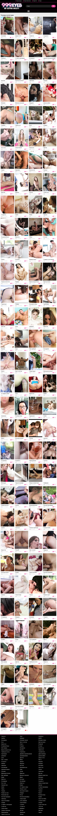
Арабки (3, 738)
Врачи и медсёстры (6, 750)
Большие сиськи (24, 740)
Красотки (41, 767)
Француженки (4, 812)
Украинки (22, 808)
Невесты (22, 783)
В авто (21, 744)
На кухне (22, 779)
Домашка (3, 755)
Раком (40, 792)
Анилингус (41, 736)
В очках (40, 746)
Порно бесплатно (27, 0)
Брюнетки (3, 744)
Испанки (41, 763)
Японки (21, 814)
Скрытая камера (5, 800)
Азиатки (3, 736)
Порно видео (19, 0)
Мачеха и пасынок (24, 775)
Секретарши (23, 798)
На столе (3, 783)
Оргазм (40, 785)
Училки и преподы (5, 810)
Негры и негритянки (43, 783)
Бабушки (22, 738)
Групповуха (4, 753)
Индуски (22, 763)
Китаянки (41, 765)
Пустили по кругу (24, 791)
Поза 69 (40, 789)
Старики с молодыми (6, 804)
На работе (41, 781)
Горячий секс (42, 751)
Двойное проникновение (26, 753)
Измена (3, 763)
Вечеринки (22, 748)
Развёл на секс (5, 792)
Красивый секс (23, 767)
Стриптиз (3, 806)
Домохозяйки (42, 755)
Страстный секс (43, 804)
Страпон (22, 804)
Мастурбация (4, 775)
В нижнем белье (5, 746)
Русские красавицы (24, 796)
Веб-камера (4, 748)
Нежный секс (4, 785)
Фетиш (21, 810)
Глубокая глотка (5, 751)
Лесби (21, 771)
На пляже (41, 779)
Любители (41, 771)
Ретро (21, 794)
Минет (21, 777)
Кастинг (22, 765)
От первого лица (24, 787)
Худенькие (22, 812)
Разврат (22, 792)
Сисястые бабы (42, 798)
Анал (21, 736)
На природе (4, 781)
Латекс (40, 769)
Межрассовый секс (43, 775)
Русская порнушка (5, 796)
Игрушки (41, 761)
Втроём (22, 750)
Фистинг (41, 810)
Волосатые (41, 748)
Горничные (22, 751)
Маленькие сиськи (5, 773)
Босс (2, 742)
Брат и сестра (23, 742)
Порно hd (35, 0)
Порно (40, 0)
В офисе (22, 746)
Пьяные (40, 791)
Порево (3, 791)
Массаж (40, 773)
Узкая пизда (4, 808)
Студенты (22, 806)
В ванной (41, 744)
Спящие (40, 802)
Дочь (2, 757)
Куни (21, 769)
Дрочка (22, 757)
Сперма (3, 802)
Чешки (40, 812)
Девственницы (42, 753)
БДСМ (40, 738)
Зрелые (22, 761)
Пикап (2, 789)
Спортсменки (23, 802)
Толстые (41, 806)
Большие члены (42, 740)
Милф (2, 777)
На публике (22, 781)
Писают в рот (23, 789)
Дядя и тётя (42, 757)
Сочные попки (42, 800)
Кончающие (4, 767)
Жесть (40, 759)
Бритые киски (42, 742)
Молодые (41, 777)
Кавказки (3, 765)
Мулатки (3, 779)
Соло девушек (23, 800)
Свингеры (3, 798)
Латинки (3, 771)
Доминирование (24, 755)
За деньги (3, 761)
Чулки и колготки (5, 814)
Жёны (21, 759)
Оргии (2, 787)
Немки (21, 785)
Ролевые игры (42, 794)
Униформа (41, 808)
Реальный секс (5, 794)
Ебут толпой (4, 759)
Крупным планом (5, 769)
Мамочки (22, 773)
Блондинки (4, 740)
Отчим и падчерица (43, 787)
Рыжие (40, 796)
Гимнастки (41, 750)
